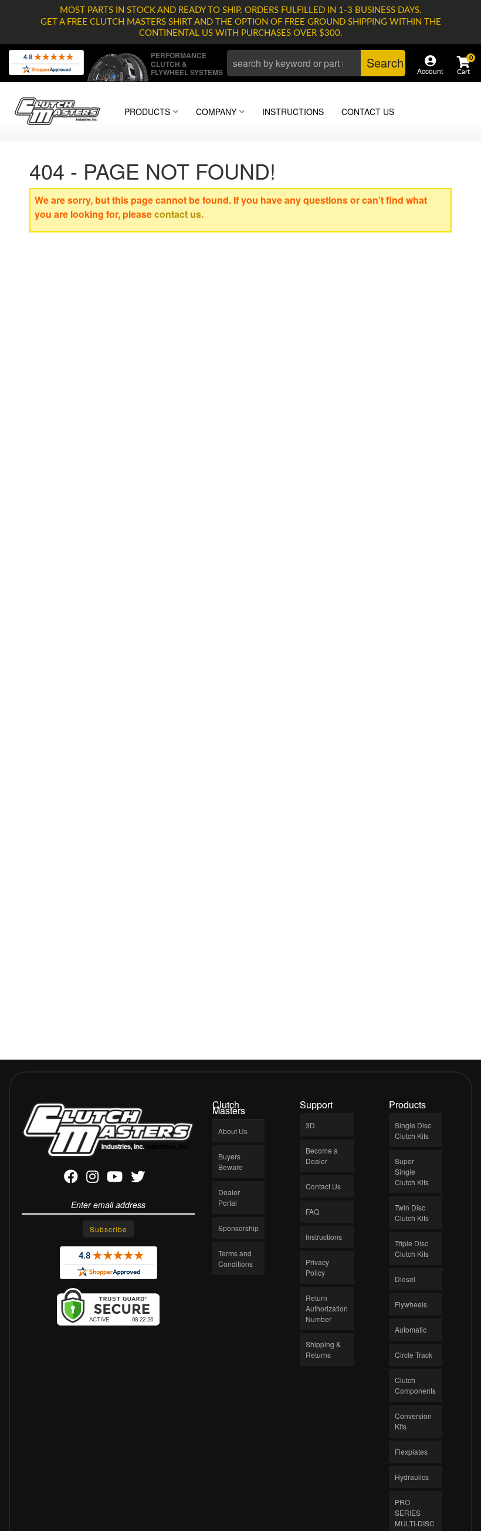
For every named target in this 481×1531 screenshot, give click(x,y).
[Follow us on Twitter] (138, 1178)
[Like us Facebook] (71, 1178)
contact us (177, 214)
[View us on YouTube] (115, 1178)
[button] (316, 63)
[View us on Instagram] (92, 1178)
